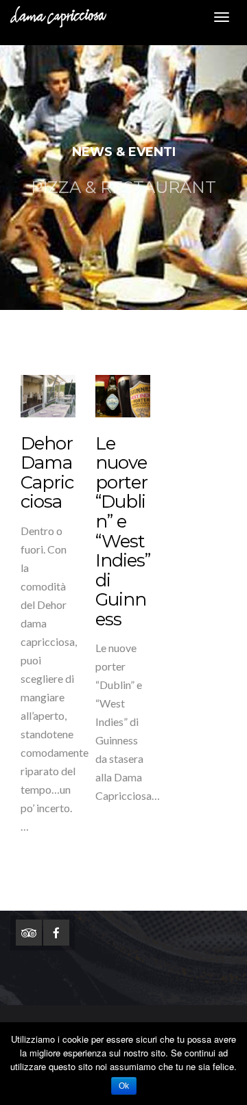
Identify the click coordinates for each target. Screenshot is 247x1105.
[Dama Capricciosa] (53, 17)
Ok (124, 1086)
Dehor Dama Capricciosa (47, 472)
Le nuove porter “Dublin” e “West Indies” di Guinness (122, 531)
